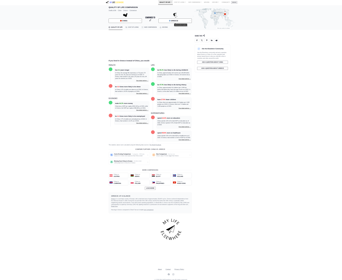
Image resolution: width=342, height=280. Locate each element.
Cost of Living (179, 2)
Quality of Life (165, 2)
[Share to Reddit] (217, 40)
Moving (206, 2)
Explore (215, 2)
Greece (113, 199)
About (160, 269)
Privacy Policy (179, 269)
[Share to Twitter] (202, 40)
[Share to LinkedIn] (212, 40)
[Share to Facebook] (197, 40)
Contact (168, 269)
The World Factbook (155, 145)
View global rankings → (142, 80)
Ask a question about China (212, 62)
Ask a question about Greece (212, 68)
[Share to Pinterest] (207, 40)
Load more (150, 188)
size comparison (148, 209)
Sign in (234, 2)
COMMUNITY (226, 2)
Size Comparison (194, 2)
